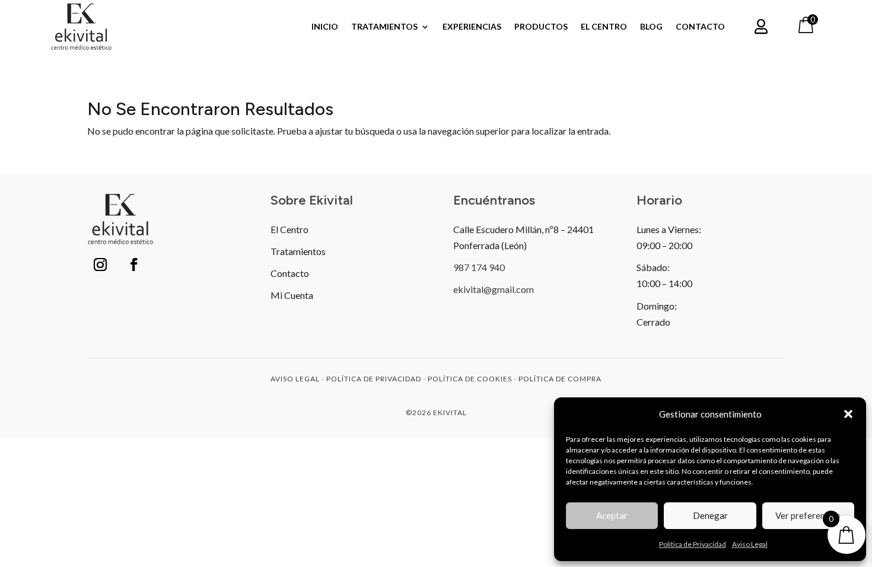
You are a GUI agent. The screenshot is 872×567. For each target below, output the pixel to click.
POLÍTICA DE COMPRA (560, 378)
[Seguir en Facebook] (134, 264)
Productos (541, 27)
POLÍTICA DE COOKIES (470, 378)
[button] (848, 414)
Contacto (700, 27)
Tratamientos (384, 27)
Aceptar (612, 515)
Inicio (324, 27)
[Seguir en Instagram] (100, 264)
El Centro (604, 27)
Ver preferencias (808, 515)
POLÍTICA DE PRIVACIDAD (373, 378)
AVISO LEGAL (295, 378)
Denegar (710, 515)
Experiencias (472, 27)
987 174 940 (479, 267)
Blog (651, 27)
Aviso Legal (750, 544)
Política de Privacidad (692, 544)
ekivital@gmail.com (493, 289)
